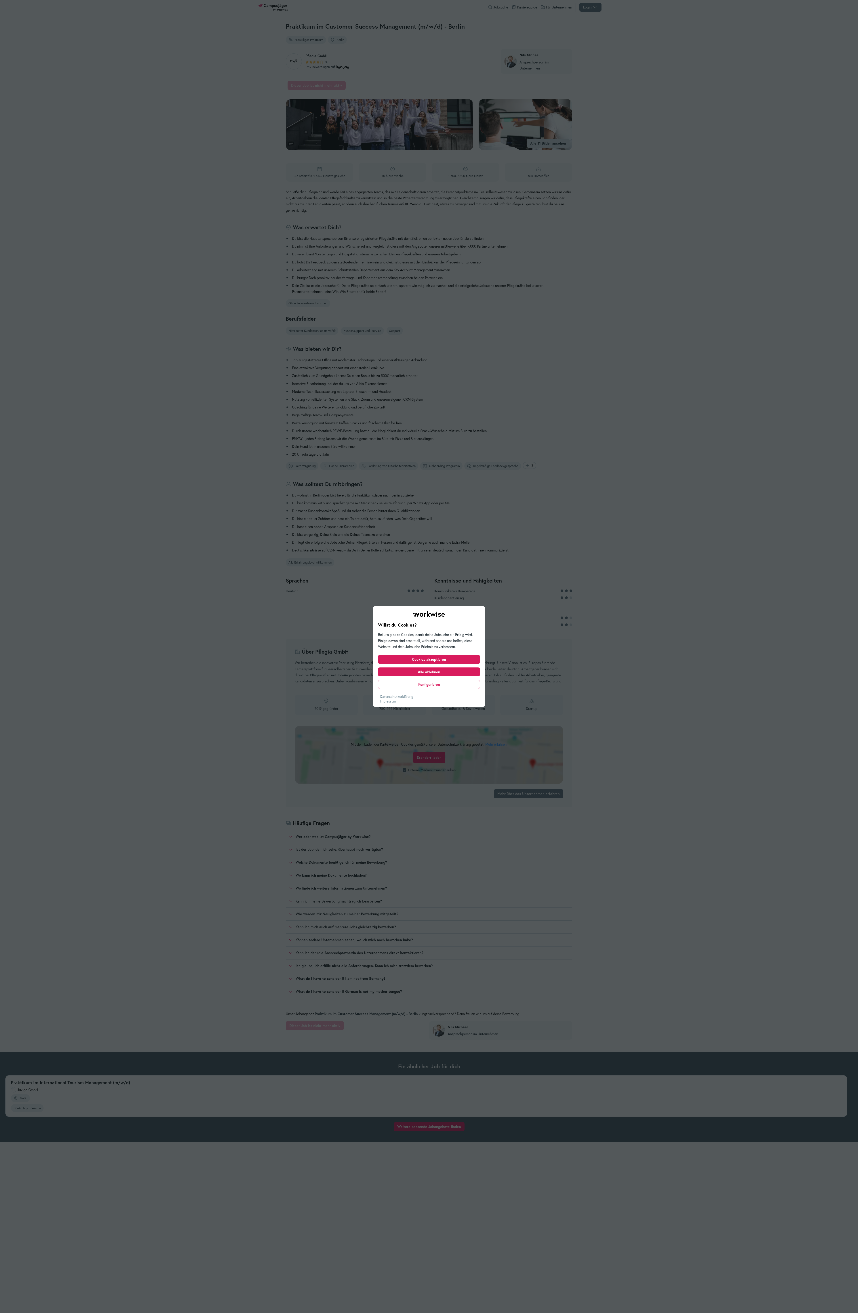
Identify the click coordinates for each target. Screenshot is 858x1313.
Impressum (388, 701)
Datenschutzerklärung (396, 696)
